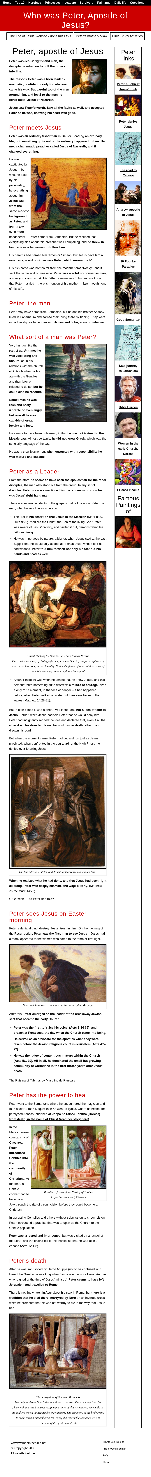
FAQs (106, 1455)
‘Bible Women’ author (114, 1448)
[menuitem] (8, 3)
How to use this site (113, 1442)
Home (106, 1462)
